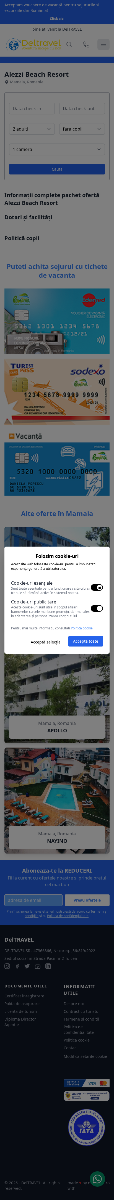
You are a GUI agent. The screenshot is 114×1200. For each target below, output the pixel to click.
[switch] (97, 587)
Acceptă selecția (46, 642)
